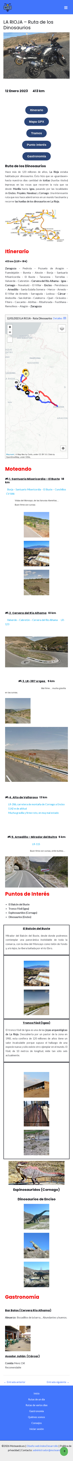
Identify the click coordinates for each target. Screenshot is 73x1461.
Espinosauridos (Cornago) (36, 1189)
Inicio (37, 1393)
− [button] (10, 332)
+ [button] (10, 327)
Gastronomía (36, 1411)
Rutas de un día (36, 1399)
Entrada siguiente (58, 1382)
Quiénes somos (36, 1417)
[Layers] (62, 328)
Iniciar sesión (36, 1429)
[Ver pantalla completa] (9, 339)
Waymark (10, 454)
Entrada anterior (14, 1382)
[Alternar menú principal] (66, 7)
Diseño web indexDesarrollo (42, 1446)
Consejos (36, 1423)
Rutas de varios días (37, 1405)
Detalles (58, 318)
